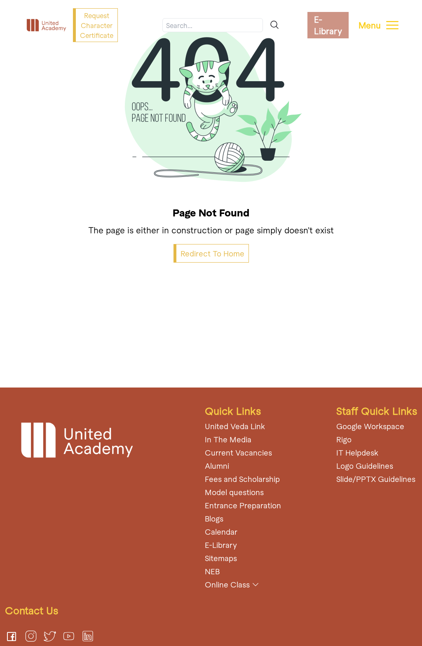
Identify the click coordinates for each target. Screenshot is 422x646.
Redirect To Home (212, 253)
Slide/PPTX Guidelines (375, 479)
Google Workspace (370, 426)
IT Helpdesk (357, 452)
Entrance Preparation (243, 505)
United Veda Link (235, 426)
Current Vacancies (238, 452)
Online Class (227, 584)
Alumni (217, 465)
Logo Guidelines (364, 465)
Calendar (221, 531)
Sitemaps (221, 558)
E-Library (328, 25)
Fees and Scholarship (242, 479)
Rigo (344, 439)
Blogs (214, 518)
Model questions (234, 492)
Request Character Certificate (96, 25)
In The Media (228, 439)
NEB (212, 571)
